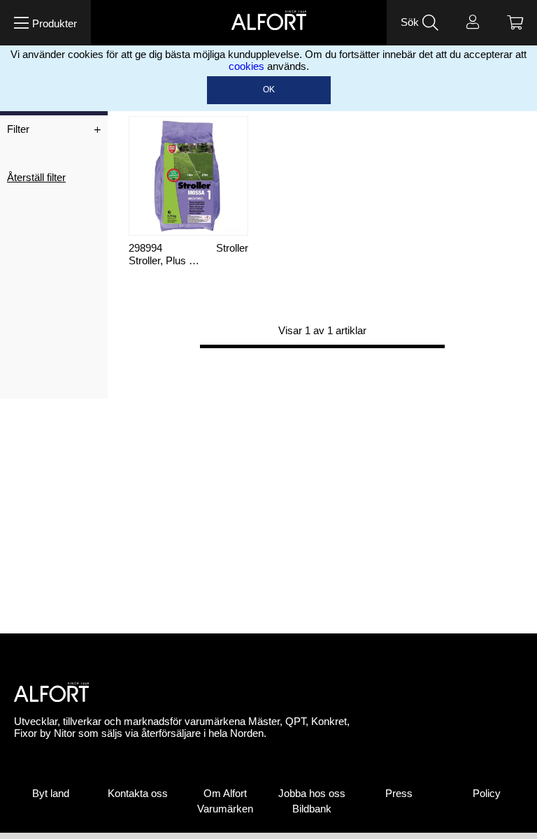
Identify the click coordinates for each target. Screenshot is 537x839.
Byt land (50, 793)
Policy (487, 793)
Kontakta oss (138, 793)
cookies (246, 66)
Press (399, 793)
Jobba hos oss (311, 793)
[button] (45, 22)
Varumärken (225, 809)
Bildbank (311, 809)
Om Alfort (225, 793)
